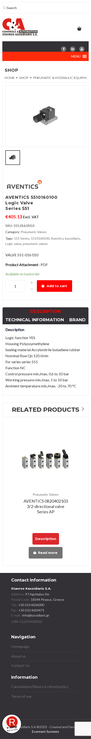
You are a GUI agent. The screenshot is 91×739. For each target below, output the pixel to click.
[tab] (45, 311)
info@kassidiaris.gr (35, 615)
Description (45, 311)
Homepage (20, 646)
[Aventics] (24, 185)
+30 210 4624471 (31, 610)
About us (18, 656)
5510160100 (40, 238)
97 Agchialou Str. (37, 594)
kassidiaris (72, 238)
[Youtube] (81, 49)
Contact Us (20, 665)
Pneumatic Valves (34, 232)
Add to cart (57, 286)
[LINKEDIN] (72, 49)
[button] (75, 56)
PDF (44, 264)
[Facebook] (63, 49)
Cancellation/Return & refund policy (39, 686)
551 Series (21, 238)
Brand (77, 319)
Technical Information (34, 319)
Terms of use (21, 696)
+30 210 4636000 (31, 605)
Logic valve (13, 244)
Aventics (57, 238)
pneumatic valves (35, 244)
